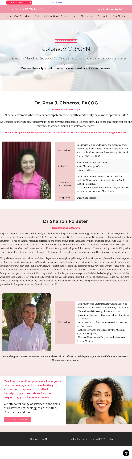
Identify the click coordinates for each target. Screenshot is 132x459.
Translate (58, 2)
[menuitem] (8, 16)
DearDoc (45, 439)
